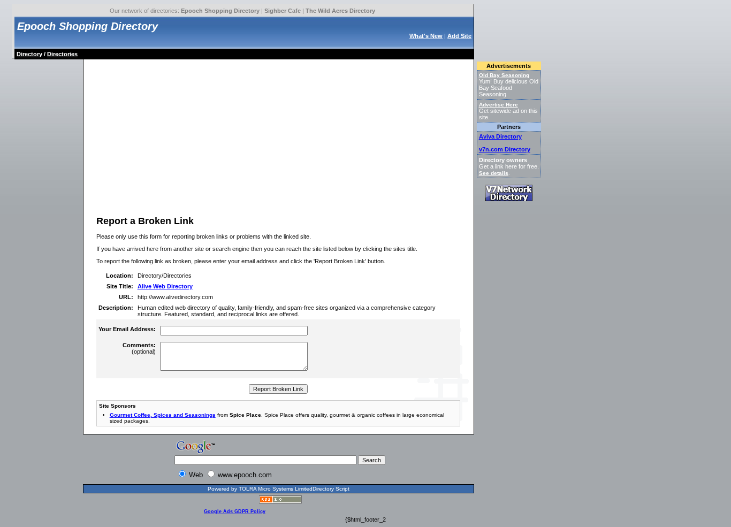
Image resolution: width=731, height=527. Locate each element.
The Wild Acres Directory (340, 10)
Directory (29, 54)
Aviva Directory (500, 136)
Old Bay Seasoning (504, 75)
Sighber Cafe (282, 10)
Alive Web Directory (165, 286)
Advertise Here (498, 105)
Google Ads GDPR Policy (234, 511)
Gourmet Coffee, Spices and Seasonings (163, 415)
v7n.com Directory (504, 149)
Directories (62, 54)
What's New (426, 36)
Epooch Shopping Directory (220, 10)
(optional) (139, 348)
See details (493, 173)
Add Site (459, 36)
